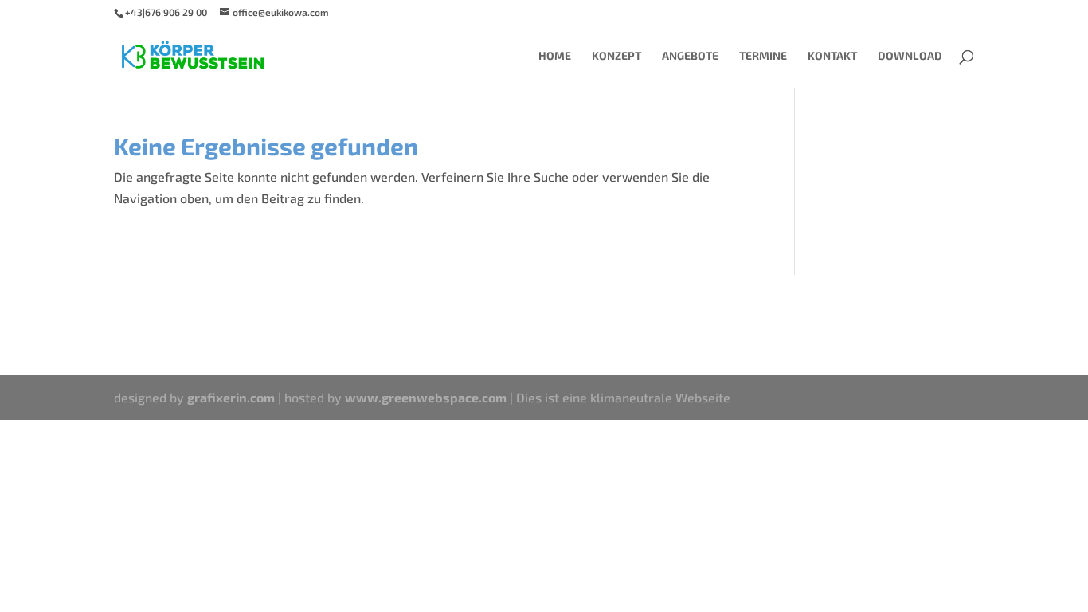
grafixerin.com (231, 397)
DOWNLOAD (910, 56)
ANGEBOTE (690, 56)
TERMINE (763, 56)
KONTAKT (832, 56)
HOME (554, 56)
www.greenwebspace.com (426, 397)
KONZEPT (616, 56)
